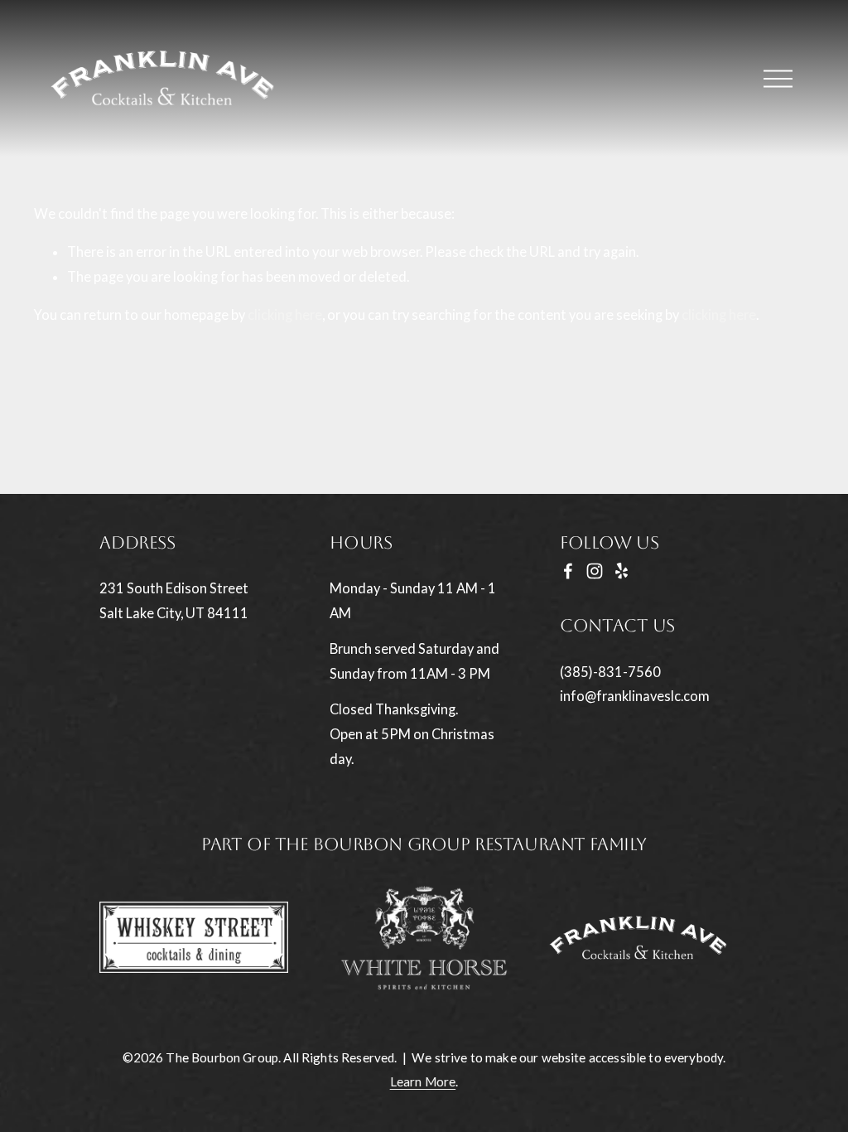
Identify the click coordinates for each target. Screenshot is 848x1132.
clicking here (285, 315)
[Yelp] (621, 571)
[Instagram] (594, 571)
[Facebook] (568, 571)
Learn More (423, 1082)
